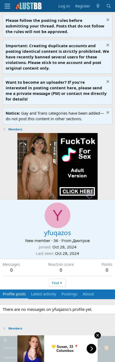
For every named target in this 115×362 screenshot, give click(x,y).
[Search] (108, 6)
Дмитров (81, 240)
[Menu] (7, 6)
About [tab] (88, 293)
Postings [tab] (69, 293)
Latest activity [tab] (43, 293)
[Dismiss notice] (107, 20)
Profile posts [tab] (14, 293)
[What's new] (98, 6)
